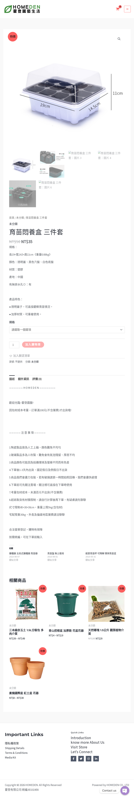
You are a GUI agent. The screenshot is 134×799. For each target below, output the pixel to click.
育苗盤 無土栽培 (55, 553)
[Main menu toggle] (127, 9)
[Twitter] (81, 758)
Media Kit (10, 757)
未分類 (20, 217)
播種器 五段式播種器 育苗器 (23, 553)
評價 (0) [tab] (37, 379)
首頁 (11, 217)
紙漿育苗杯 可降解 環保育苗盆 (100, 553)
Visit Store (79, 747)
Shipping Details (14, 748)
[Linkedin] (96, 758)
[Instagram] (88, 758)
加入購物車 (33, 344)
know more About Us (87, 742)
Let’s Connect (81, 751)
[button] (119, 39)
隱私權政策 (12, 743)
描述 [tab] (12, 379)
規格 (12, 322)
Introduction (81, 737)
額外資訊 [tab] (23, 379)
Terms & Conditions (16, 753)
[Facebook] (73, 758)
